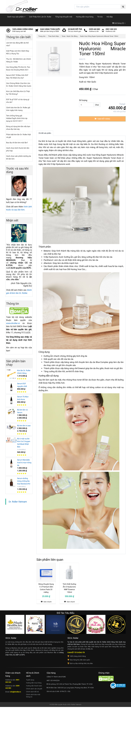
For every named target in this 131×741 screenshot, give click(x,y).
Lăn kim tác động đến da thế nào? (17, 44)
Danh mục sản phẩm (15, 17)
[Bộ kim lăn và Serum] (11, 412)
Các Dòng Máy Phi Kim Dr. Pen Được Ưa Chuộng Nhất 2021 (18, 68)
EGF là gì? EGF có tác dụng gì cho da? (17, 100)
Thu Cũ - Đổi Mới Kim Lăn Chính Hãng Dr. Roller (18, 60)
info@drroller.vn (15, 692)
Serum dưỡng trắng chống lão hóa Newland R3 (23, 481)
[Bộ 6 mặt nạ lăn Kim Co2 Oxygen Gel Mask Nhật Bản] (11, 440)
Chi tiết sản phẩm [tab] (45, 133)
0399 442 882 (94, 29)
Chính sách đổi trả (32, 692)
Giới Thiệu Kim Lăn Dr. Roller (40, 17)
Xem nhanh (47, 602)
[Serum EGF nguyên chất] (11, 387)
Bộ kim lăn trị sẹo (24, 426)
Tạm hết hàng (103, 119)
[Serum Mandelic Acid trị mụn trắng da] (11, 463)
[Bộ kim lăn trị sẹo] (11, 427)
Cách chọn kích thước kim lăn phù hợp (17, 149)
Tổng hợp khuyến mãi (63, 17)
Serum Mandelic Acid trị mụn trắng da (24, 462)
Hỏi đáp (110, 17)
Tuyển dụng (30, 680)
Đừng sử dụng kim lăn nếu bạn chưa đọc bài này (18, 127)
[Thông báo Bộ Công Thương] (118, 685)
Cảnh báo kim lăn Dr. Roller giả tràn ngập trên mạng (18, 108)
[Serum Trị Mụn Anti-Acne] (11, 400)
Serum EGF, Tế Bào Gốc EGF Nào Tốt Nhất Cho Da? (17, 76)
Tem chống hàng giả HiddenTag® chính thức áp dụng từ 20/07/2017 (16, 118)
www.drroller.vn (13, 323)
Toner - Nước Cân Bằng (70, 36)
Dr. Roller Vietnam (18, 501)
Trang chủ (41, 36)
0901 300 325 (111, 29)
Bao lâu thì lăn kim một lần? (17, 143)
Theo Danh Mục (53, 36)
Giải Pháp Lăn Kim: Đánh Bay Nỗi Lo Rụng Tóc (17, 52)
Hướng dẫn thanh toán (34, 686)
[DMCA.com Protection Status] (19, 311)
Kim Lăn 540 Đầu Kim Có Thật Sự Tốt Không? (18, 92)
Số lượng (83, 100)
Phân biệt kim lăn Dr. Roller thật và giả (18, 135)
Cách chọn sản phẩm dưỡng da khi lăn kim (18, 157)
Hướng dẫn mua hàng (84, 17)
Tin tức (100, 17)
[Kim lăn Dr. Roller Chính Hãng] (11, 374)
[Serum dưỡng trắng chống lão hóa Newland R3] (11, 482)
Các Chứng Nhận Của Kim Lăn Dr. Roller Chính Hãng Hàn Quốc (18, 84)
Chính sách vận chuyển (34, 689)
